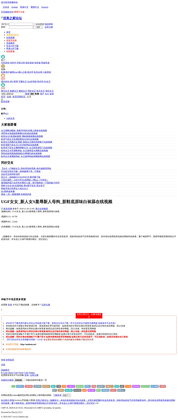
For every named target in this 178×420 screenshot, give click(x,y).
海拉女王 (49, 91)
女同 (64, 386)
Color (5, 373)
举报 (3, 360)
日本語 (6, 7)
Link (16, 373)
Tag (13, 386)
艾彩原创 (5, 63)
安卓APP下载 (12, 46)
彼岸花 (40, 81)
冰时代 (13, 63)
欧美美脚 (5, 101)
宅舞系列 (28, 386)
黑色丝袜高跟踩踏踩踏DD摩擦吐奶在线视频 (21, 153)
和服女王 (109, 386)
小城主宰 (71, 386)
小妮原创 (47, 72)
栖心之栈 (22, 72)
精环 (54, 390)
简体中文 (24, 7)
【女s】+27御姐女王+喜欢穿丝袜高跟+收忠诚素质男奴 (26, 168)
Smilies (32, 373)
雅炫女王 (23, 91)
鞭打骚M (91, 390)
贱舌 (116, 386)
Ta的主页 (10, 118)
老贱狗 (60, 390)
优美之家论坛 (42, 400)
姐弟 (122, 386)
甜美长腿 (77, 390)
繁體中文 (35, 7)
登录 (10, 305)
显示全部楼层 (41, 209)
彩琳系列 (5, 72)
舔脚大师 (79, 386)
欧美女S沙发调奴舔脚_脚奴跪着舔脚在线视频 (22, 136)
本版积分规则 (7, 380)
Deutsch (44, 7)
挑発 (84, 390)
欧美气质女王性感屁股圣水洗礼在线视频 (20, 139)
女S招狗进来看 (8, 191)
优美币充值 (11, 40)
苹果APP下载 (12, 48)
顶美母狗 (37, 386)
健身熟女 (46, 386)
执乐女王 (40, 91)
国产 (42, 94)
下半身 (128, 386)
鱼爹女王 (14, 91)
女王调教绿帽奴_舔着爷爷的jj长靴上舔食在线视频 (24, 130)
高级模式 (5, 370)
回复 (3, 365)
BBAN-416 (145, 386)
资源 (52, 94)
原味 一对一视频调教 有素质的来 (16, 194)
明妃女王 (32, 91)
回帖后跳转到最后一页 (36, 380)
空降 (58, 386)
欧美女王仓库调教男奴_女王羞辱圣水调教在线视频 (24, 150)
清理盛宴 (105, 390)
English (14, 7)
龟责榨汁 (100, 386)
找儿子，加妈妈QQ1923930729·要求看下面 (20, 177)
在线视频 (10, 37)
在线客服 (10, 51)
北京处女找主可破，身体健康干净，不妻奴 (21, 171)
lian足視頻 (32, 81)
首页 (8, 32)
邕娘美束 (45, 63)
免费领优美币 (12, 35)
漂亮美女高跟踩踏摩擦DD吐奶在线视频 (19, 133)
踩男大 (87, 386)
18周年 (162, 386)
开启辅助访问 (7, 12)
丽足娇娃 (30, 63)
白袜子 (113, 390)
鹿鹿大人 (121, 390)
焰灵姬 (37, 63)
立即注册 (49, 27)
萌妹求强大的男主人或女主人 (14, 188)
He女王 (47, 81)
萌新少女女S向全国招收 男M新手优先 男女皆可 (23, 186)
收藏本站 (13, 2)
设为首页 (5, 2)
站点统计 (5, 400)
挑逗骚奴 (68, 390)
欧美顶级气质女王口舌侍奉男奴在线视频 (20, 145)
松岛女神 (38, 72)
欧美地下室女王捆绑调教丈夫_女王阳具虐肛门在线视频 (26, 148)
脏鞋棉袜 (136, 386)
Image (10, 373)
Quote (20, 373)
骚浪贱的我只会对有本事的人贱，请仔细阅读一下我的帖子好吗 (30, 183)
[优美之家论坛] (11, 18)
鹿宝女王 (5, 91)
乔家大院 (21, 63)
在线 (9, 97)
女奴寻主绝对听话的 (10, 174)
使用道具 (10, 360)
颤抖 (98, 390)
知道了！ (66, 395)
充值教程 (10, 43)
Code (26, 373)
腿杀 (53, 386)
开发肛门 (20, 386)
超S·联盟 (14, 81)
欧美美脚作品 (19, 97)
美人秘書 (154, 386)
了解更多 (57, 395)
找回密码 (49, 24)
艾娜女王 (23, 81)
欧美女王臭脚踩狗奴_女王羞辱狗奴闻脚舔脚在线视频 (25, 156)
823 (6, 113)
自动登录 (40, 24)
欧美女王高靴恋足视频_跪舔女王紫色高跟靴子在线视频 (26, 142)
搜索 (27, 94)
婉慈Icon (14, 72)
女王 (47, 94)
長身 (94, 386)
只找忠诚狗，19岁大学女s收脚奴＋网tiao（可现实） (25, 180)
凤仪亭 (30, 72)
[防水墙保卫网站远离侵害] (98, 403)
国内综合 (5, 81)
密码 (3, 27)
